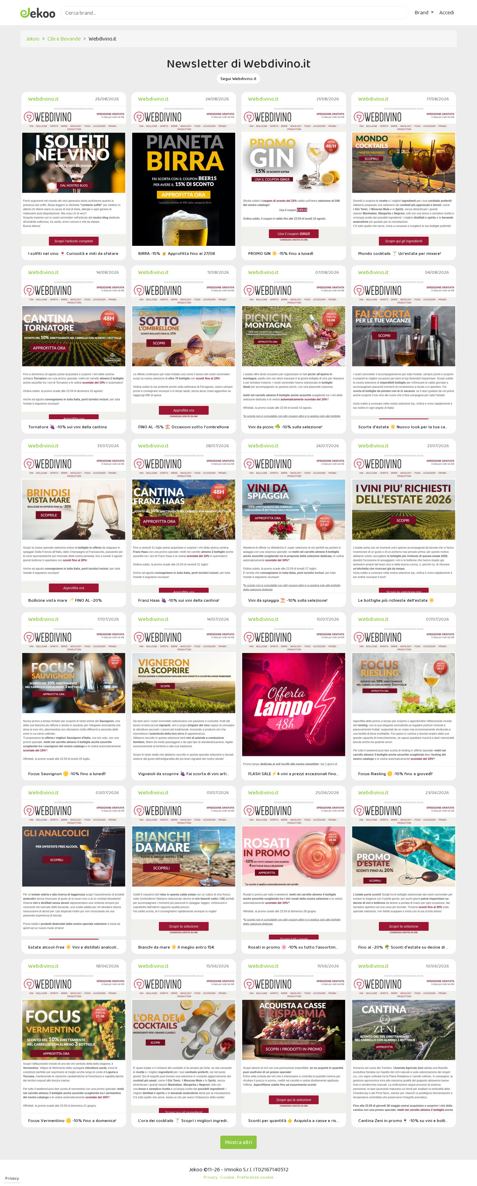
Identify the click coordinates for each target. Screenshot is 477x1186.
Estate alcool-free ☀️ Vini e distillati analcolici (73, 947)
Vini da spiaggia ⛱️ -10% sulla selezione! (288, 600)
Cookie (227, 1177)
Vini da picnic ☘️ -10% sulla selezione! (285, 426)
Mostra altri (238, 1142)
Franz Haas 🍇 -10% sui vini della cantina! (178, 600)
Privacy (12, 1178)
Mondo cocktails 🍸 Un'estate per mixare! (399, 253)
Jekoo (32, 39)
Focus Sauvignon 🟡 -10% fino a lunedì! (67, 773)
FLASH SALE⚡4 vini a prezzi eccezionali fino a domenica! (293, 773)
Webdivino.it (43, 99)
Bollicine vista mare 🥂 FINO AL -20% (65, 600)
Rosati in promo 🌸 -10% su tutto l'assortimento (293, 947)
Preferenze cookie (255, 1177)
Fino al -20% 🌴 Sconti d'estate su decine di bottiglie (403, 947)
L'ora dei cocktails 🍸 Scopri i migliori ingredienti (183, 1120)
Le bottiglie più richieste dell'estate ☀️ (396, 600)
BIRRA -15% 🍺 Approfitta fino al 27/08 (176, 253)
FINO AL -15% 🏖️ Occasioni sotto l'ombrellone (183, 426)
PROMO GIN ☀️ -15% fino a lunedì (280, 253)
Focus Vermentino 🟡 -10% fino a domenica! (72, 1120)
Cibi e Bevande (64, 39)
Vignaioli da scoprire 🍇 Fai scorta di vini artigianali (183, 773)
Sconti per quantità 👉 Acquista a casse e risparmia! (293, 1120)
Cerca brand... (76, 23)
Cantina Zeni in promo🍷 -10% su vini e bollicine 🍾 (403, 1120)
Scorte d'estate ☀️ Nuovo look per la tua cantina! (403, 426)
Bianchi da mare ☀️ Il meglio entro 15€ (176, 947)
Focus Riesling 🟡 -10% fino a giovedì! (395, 773)
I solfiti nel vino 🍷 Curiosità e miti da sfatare (73, 253)
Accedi (446, 12)
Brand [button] (422, 12)
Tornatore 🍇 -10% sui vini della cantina (67, 426)
